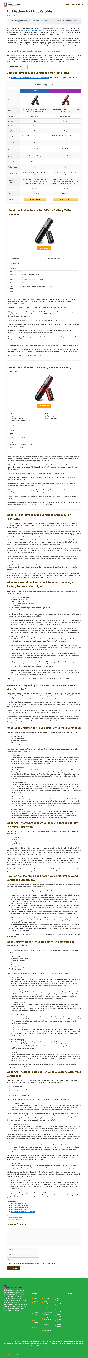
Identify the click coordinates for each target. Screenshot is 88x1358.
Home (68, 4)
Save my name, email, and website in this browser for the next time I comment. (32, 1263)
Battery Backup (77, 4)
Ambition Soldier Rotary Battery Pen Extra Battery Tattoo (43, 30)
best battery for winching (15, 1219)
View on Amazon (44, 248)
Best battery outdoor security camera (23, 1211)
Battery (10, 1215)
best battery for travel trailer (16, 1217)
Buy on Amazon (35, 199)
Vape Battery (47, 1330)
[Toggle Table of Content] (24, 67)
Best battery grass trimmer (19, 1205)
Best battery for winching (19, 1203)
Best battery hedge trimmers (20, 1207)
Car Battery (46, 1298)
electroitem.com (12, 1355)
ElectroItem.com (10, 1341)
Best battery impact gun (18, 1209)
